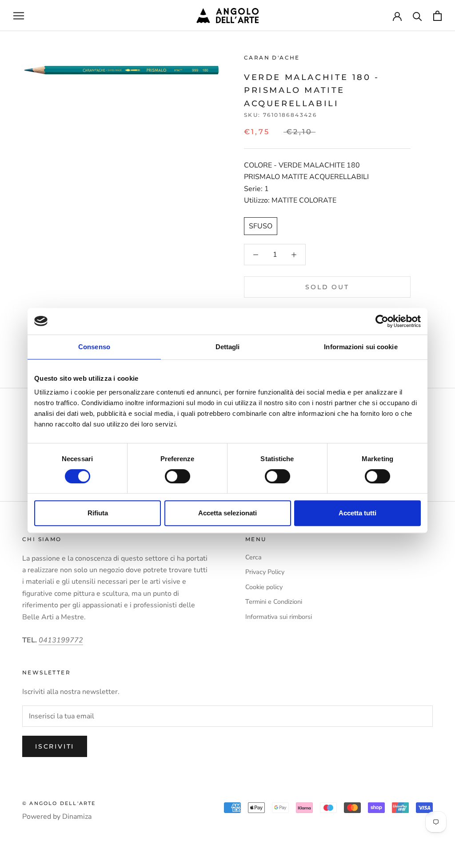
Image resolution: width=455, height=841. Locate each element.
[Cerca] (417, 15)
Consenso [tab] (94, 347)
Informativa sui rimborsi (278, 616)
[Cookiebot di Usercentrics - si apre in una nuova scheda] (382, 321)
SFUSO (260, 226)
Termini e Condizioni (273, 601)
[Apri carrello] (437, 16)
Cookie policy (264, 586)
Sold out (327, 287)
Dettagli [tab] (228, 347)
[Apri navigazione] (18, 16)
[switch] (177, 476)
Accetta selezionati (227, 513)
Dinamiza (77, 816)
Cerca (253, 557)
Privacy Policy (264, 571)
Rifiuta (98, 513)
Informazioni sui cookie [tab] (360, 347)
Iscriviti (54, 746)
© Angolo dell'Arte (59, 803)
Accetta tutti (357, 513)
